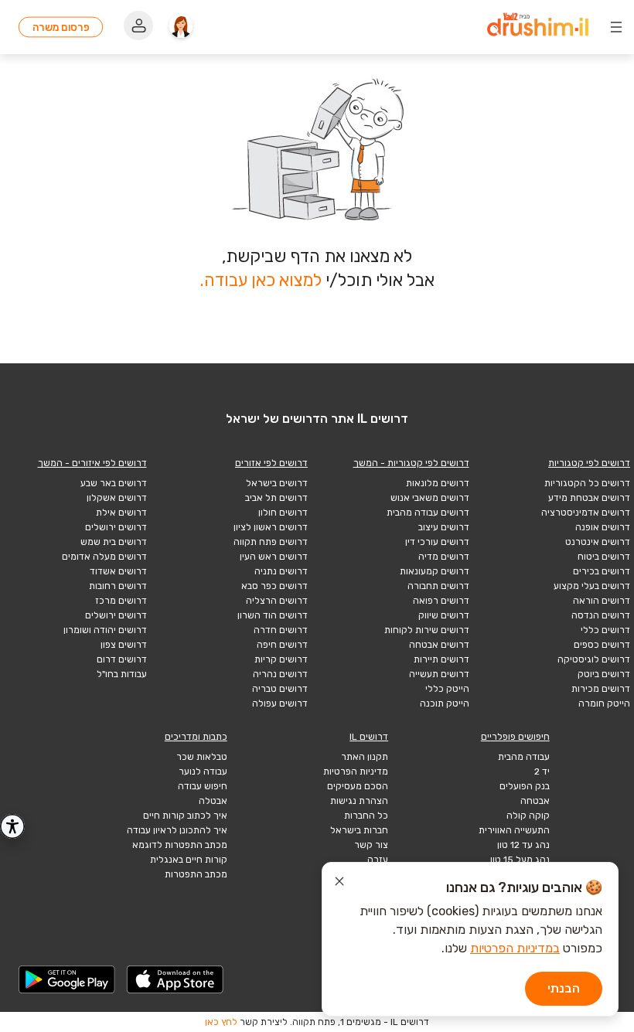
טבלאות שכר (201, 756)
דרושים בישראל (277, 483)
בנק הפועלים (524, 786)
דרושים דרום (122, 659)
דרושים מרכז (121, 600)
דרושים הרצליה (277, 600)
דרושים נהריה (280, 674)
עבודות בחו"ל (122, 674)
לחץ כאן (221, 1022)
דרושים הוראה (601, 600)
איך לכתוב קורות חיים (185, 815)
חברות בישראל (359, 830)
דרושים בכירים (601, 571)
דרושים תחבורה (438, 586)
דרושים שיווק (443, 615)
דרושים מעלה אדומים (104, 556)
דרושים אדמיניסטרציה (585, 512)
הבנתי (563, 988)
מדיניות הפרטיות (355, 771)
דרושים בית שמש (113, 541)
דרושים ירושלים (116, 527)
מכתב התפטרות (196, 874)
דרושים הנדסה (600, 615)
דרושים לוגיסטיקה (593, 659)
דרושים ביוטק (604, 674)
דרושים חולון (283, 512)
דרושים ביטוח (604, 556)
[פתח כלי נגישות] (12, 826)
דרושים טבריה (280, 688)
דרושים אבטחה (439, 644)
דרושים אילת (121, 512)
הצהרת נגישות (359, 800)
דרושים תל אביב (276, 497)
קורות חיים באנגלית (188, 859)
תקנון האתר (364, 756)
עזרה (377, 859)
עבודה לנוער (203, 771)
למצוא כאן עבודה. (261, 280)
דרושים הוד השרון (272, 615)
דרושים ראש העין (274, 556)
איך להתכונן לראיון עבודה (177, 830)
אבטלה (213, 800)
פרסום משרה (60, 27)
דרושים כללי (605, 630)
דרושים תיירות (441, 659)
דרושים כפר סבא (274, 586)
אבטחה (535, 800)
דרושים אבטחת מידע (589, 497)
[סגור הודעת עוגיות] (339, 883)
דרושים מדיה (443, 556)
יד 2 (542, 771)
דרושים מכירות (600, 688)
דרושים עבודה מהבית (428, 512)
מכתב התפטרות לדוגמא (179, 845)
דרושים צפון (124, 644)
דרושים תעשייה (439, 674)
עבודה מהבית (524, 756)
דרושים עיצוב (443, 527)
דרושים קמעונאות (434, 571)
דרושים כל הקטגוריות (587, 483)
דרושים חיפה (282, 644)
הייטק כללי (447, 688)
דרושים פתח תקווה (270, 541)
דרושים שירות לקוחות (426, 630)
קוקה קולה (528, 815)
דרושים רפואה (441, 600)
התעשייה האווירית (514, 830)
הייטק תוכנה (444, 703)
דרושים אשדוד (118, 571)
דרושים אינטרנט (597, 541)
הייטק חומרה (604, 703)
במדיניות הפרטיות (515, 948)
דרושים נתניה (281, 571)
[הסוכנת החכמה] (180, 27)
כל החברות (366, 815)
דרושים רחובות (118, 586)
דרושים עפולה (280, 703)
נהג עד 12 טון (523, 845)
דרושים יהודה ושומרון (105, 630)
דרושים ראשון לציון (270, 527)
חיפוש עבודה (202, 786)
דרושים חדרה (281, 630)
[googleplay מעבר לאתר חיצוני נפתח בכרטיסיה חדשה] (67, 979)
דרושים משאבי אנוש (429, 497)
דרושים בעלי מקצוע (592, 586)
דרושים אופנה (602, 527)
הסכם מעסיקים (357, 786)
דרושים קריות (281, 659)
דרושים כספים (602, 644)
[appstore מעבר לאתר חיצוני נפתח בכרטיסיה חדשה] (175, 979)
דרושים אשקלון (117, 497)
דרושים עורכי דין (437, 541)
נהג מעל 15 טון (520, 859)
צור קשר (371, 845)
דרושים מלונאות (437, 483)
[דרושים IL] (538, 27)
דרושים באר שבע (113, 483)
